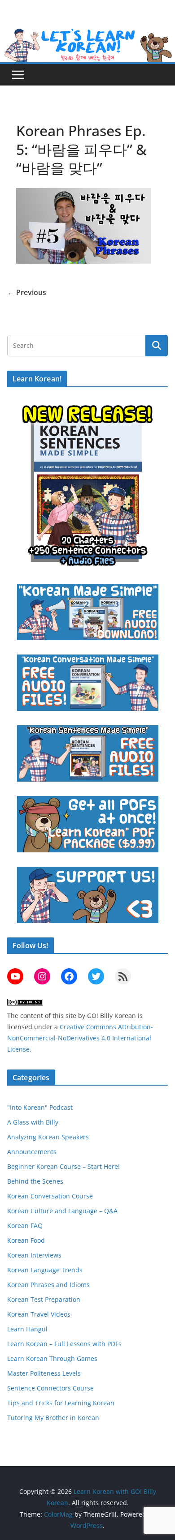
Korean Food (26, 1240)
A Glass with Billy (32, 1122)
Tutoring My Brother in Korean (53, 1417)
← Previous (26, 292)
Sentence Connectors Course (50, 1388)
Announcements (32, 1151)
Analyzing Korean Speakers (48, 1137)
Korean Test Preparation (43, 1299)
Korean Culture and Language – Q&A (62, 1210)
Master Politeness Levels (44, 1373)
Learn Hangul (27, 1329)
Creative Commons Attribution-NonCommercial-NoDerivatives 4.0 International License (80, 1037)
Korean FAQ (25, 1225)
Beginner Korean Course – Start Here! (63, 1166)
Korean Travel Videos (38, 1314)
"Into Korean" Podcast (40, 1107)
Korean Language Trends (45, 1270)
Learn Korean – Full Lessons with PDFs (64, 1343)
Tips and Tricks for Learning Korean (60, 1403)
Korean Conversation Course (50, 1196)
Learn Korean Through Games (52, 1358)
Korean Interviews (34, 1255)
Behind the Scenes (35, 1181)
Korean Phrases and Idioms (48, 1284)
